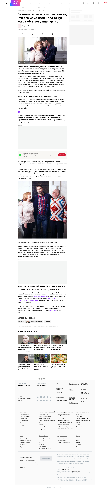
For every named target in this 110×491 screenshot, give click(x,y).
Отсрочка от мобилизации (64, 424)
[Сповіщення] (94, 3)
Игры (82, 401)
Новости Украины (25, 416)
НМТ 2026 (41, 444)
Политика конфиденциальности (74, 384)
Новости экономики (82, 412)
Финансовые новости (82, 418)
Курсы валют (79, 416)
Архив (82, 396)
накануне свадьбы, (40, 296)
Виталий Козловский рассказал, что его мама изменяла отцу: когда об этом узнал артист (50, 7)
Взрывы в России (43, 427)
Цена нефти (79, 414)
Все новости (24, 412)
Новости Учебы (43, 436)
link (37, 397)
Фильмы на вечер (25, 442)
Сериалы (22, 447)
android (61, 480)
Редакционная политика (59, 389)
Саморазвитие (42, 446)
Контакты (83, 387)
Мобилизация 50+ (62, 418)
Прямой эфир (23, 418)
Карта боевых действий (45, 416)
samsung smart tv (88, 480)
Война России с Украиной (47, 412)
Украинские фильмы (25, 440)
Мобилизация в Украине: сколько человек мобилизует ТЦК (65, 428)
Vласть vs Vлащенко (30, 29)
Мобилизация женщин (63, 420)
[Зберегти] (62, 34)
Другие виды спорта (81, 447)
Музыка (56, 3)
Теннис (78, 442)
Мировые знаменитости (44, 3)
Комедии (22, 444)
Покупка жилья (61, 440)
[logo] (15, 3)
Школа (40, 442)
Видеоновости (24, 420)
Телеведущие (59, 395)
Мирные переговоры (44, 418)
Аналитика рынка (62, 438)
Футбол (78, 440)
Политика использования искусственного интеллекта (72, 389)
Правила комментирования (73, 403)
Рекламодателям (60, 397)
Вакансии (83, 389)
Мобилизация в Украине (65, 412)
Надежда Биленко (27, 26)
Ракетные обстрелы (44, 414)
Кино (21, 436)
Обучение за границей (45, 448)
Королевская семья (66, 3)
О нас (57, 383)
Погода (22, 425)
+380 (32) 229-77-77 (66, 469)
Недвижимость (62, 436)
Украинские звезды (28, 3)
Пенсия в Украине (81, 427)
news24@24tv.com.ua (24, 386)
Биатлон (78, 444)
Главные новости (24, 414)
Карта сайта (84, 398)
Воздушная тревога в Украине (47, 420)
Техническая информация (84, 384)
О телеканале (59, 392)
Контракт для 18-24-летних (64, 422)
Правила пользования (61, 400)
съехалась (53, 310)
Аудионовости (24, 423)
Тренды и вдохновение (63, 442)
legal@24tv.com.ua (75, 471)
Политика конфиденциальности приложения (74, 393)
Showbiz (20, 7)
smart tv (79, 480)
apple (70, 480)
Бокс (77, 438)
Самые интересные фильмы (27, 438)
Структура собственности (85, 393)
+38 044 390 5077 (42, 386)
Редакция (58, 386)
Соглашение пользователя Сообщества (72, 398)
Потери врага (42, 429)
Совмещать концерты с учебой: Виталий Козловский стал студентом (41, 91)
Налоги (78, 424)
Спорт (78, 436)
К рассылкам (46, 458)
